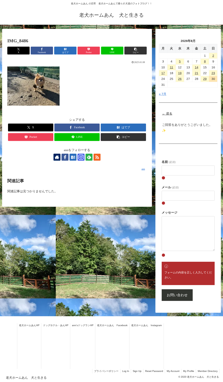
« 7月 (162, 94)
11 (171, 67)
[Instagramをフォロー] (81, 157)
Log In (125, 371)
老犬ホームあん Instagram (146, 325)
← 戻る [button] (167, 113)
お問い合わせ (177, 295)
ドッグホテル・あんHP (55, 325)
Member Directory (208, 371)
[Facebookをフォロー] (64, 157)
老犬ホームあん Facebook (112, 325)
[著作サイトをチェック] (56, 157)
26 (180, 79)
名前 (169, 162)
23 (213, 73)
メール (170, 187)
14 (196, 67)
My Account (173, 371)
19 (180, 73)
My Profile (188, 371)
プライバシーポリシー (106, 371)
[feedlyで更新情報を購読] (89, 157)
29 (205, 79)
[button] (135, 50)
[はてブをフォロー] (73, 157)
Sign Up (137, 371)
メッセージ (169, 212)
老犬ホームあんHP (29, 325)
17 (163, 73)
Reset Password (154, 371)
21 (196, 73)
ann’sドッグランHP (82, 325)
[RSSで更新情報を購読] (97, 157)
